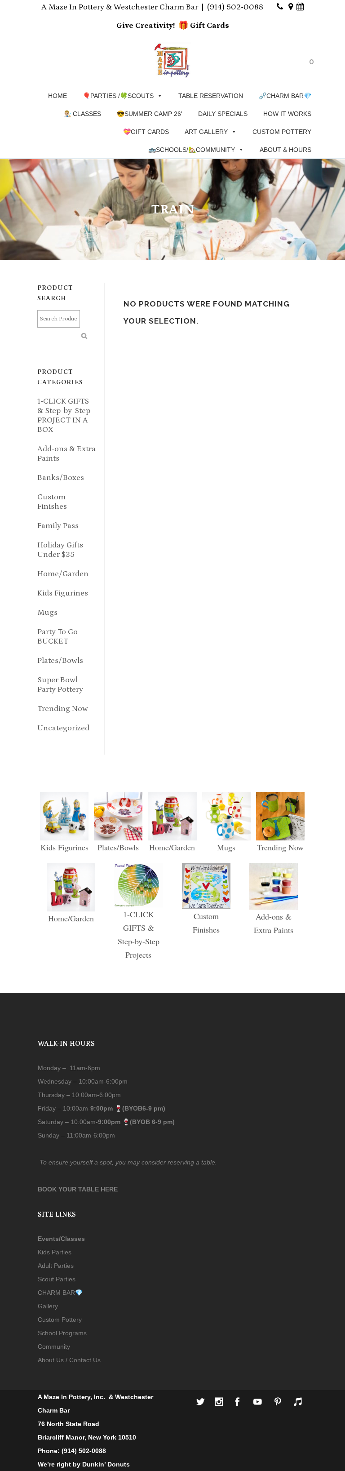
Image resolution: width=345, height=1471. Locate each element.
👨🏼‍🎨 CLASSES (82, 113)
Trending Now (62, 708)
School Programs (62, 1333)
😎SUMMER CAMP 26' (149, 113)
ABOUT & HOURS (285, 149)
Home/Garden (62, 573)
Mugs (47, 612)
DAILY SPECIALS (223, 113)
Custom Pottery (60, 1319)
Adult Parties (56, 1265)
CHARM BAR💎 (60, 1292)
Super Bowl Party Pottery (60, 685)
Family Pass (58, 525)
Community (54, 1346)
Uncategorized (63, 728)
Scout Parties (56, 1279)
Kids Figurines (62, 593)
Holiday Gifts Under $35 (60, 550)
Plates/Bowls (60, 660)
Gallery (48, 1306)
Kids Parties (54, 1252)
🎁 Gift (191, 25)
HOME (57, 95)
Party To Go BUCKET (57, 636)
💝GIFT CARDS (146, 131)
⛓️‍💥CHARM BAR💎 (285, 95)
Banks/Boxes (60, 477)
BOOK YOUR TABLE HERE (78, 1189)
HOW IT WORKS (287, 113)
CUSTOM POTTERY (281, 131)
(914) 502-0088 (235, 7)
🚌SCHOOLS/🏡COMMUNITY (191, 149)
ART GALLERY (206, 131)
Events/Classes (61, 1238)
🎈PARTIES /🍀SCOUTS (118, 95)
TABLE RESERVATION (210, 95)
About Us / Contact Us (69, 1360)
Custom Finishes (52, 502)
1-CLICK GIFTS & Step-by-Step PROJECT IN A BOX (63, 415)
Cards (217, 25)
